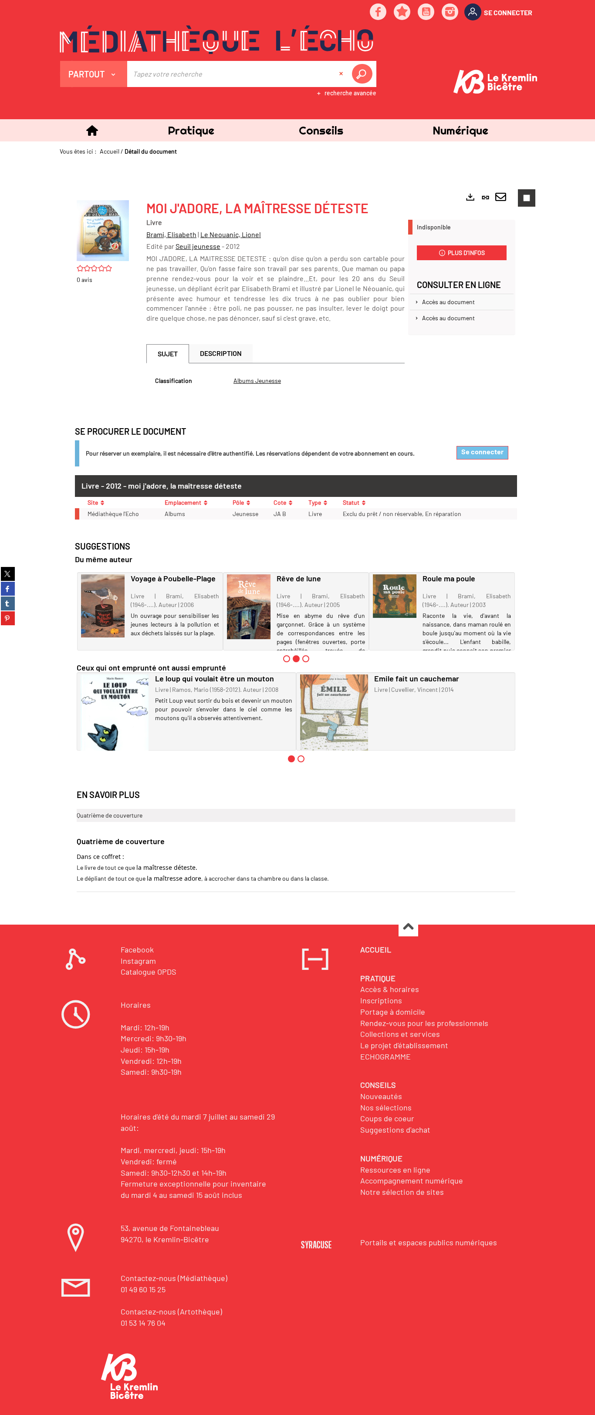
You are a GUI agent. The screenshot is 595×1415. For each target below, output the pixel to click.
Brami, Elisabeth (171, 234)
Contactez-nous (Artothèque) (171, 1311)
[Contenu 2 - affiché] (296, 658)
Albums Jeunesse (257, 380)
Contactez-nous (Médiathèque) (174, 1278)
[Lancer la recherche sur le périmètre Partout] (364, 74)
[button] (191, 130)
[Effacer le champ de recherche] (341, 74)
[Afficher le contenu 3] (305, 658)
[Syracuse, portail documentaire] (216, 39)
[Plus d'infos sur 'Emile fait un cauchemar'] (334, 716)
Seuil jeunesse (198, 246)
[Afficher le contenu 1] (286, 658)
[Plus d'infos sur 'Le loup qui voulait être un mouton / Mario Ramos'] (115, 718)
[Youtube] (426, 12)
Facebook (137, 949)
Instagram (138, 961)
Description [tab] (221, 353)
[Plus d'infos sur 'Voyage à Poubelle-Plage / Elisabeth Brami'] (102, 605)
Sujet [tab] (168, 353)
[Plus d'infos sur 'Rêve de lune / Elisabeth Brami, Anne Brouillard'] (248, 606)
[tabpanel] (275, 380)
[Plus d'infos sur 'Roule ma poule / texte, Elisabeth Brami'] (394, 596)
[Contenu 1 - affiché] (291, 758)
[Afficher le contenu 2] (301, 758)
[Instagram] (450, 12)
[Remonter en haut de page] (408, 927)
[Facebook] (378, 12)
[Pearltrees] (402, 12)
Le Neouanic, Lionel (230, 234)
